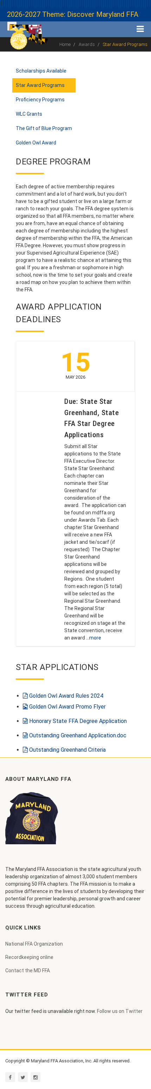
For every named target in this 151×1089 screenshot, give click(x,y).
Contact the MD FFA (27, 970)
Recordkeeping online (29, 957)
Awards (87, 44)
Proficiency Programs (40, 99)
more (95, 638)
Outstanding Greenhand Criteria (67, 749)
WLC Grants (29, 114)
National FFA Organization (34, 944)
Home (65, 44)
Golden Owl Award (36, 143)
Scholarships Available (41, 71)
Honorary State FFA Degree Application (77, 721)
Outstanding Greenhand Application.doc (77, 735)
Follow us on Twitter (120, 1011)
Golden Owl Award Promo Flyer (67, 706)
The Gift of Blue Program (44, 128)
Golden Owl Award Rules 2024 (65, 695)
